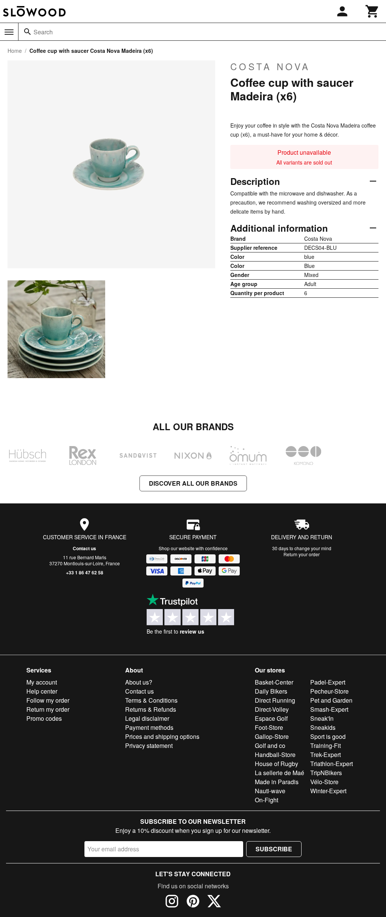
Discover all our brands (193, 483)
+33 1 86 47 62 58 (84, 572)
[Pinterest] (193, 902)
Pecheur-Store (329, 691)
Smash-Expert (329, 709)
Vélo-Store (324, 781)
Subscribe (274, 849)
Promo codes (44, 718)
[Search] (27, 31)
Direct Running (275, 700)
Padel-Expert (327, 682)
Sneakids (322, 727)
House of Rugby (276, 763)
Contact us (84, 548)
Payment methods (149, 727)
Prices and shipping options (162, 736)
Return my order (47, 709)
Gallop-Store (272, 736)
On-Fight (266, 799)
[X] (214, 902)
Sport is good (328, 736)
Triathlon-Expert (331, 763)
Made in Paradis (277, 781)
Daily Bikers (271, 691)
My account (41, 682)
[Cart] (372, 11)
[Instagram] (171, 902)
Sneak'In (322, 718)
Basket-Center (274, 682)
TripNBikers (326, 772)
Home (15, 50)
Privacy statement (149, 745)
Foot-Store (269, 727)
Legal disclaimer (147, 718)
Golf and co (270, 745)
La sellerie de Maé (279, 772)
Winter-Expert (328, 790)
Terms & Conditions (151, 700)
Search (43, 32)
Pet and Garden (331, 700)
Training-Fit (325, 745)
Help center (41, 691)
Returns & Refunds (150, 709)
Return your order (301, 554)
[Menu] (9, 32)
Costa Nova (270, 66)
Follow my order (47, 700)
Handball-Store (275, 754)
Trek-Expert (325, 754)
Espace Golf (271, 718)
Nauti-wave (270, 790)
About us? (138, 682)
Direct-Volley (272, 709)
